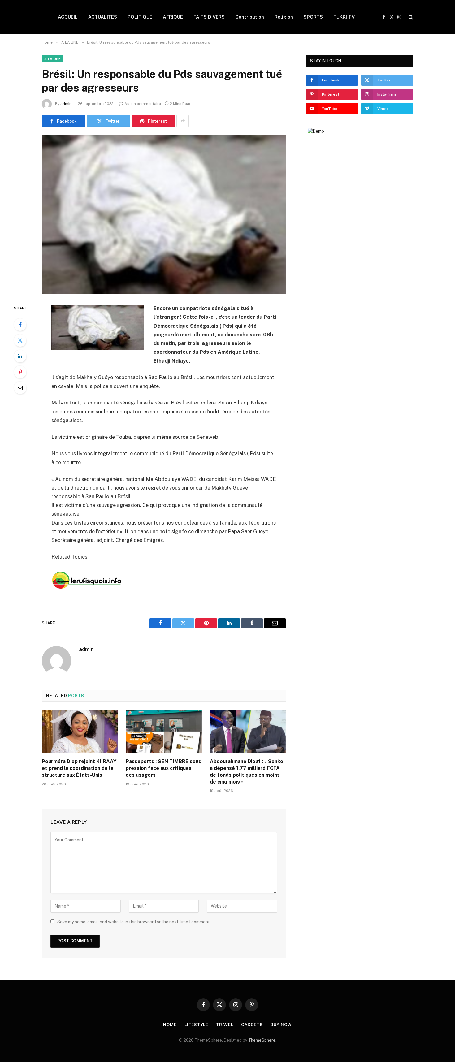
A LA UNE (52, 59)
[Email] (20, 388)
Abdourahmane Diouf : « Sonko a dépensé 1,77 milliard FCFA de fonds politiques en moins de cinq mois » (246, 771)
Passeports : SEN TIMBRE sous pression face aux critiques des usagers (163, 768)
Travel (224, 1024)
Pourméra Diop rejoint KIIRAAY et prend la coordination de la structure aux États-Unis (79, 768)
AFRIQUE (173, 16)
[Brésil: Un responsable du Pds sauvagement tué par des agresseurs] (164, 214)
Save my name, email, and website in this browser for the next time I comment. (134, 921)
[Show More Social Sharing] (182, 121)
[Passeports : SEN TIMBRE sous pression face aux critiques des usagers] (164, 731)
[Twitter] (20, 340)
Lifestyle (196, 1024)
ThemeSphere (261, 1040)
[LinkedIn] (20, 356)
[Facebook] (20, 324)
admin (66, 103)
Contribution (249, 16)
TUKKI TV (344, 16)
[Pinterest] (20, 372)
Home (170, 1024)
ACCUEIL (68, 16)
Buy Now (281, 1024)
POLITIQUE (140, 16)
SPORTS (313, 16)
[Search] (410, 17)
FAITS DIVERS (209, 16)
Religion (284, 16)
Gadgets (252, 1024)
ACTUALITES (102, 16)
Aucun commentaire (142, 103)
